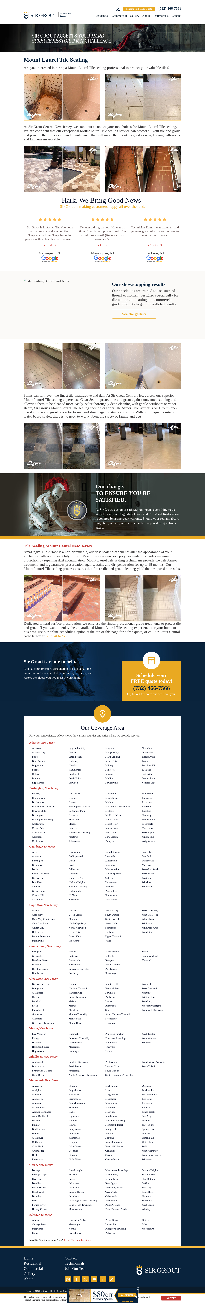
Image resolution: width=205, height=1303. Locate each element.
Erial (71, 865)
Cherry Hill (38, 895)
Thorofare (110, 1023)
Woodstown (148, 1228)
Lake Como (75, 1146)
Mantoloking (111, 1174)
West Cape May (150, 910)
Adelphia (36, 1090)
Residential (102, 15)
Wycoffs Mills (149, 1066)
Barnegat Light (39, 1174)
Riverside (147, 802)
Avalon (35, 910)
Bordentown (38, 802)
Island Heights (76, 1170)
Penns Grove (111, 1220)
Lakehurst (74, 1183)
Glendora (73, 873)
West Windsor (149, 1038)
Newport (109, 960)
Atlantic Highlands (41, 1111)
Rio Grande (74, 940)
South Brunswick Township (119, 1075)
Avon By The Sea (41, 1116)
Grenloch (73, 984)
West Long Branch (151, 1155)
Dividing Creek (40, 968)
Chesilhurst (38, 899)
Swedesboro (111, 1018)
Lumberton (110, 793)
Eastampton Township (80, 806)
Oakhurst (109, 1150)
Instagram (68, 1279)
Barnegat (36, 1170)
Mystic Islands (112, 1178)
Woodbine (147, 932)
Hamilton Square (40, 1046)
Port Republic (149, 765)
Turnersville (148, 860)
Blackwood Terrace (42, 984)
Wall (144, 1146)
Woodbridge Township (153, 1062)
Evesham (73, 815)
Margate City (112, 752)
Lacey (72, 1178)
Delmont (36, 964)
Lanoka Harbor (76, 1191)
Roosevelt (147, 1103)
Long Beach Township (80, 1204)
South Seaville (112, 919)
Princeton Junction (114, 1033)
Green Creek (75, 914)
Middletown (111, 1116)
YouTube (94, 1279)
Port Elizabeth (112, 964)
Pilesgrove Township (115, 1228)
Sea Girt (146, 1120)
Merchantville (112, 869)
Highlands (74, 1116)
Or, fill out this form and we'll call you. (151, 694)
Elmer (35, 1233)
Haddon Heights (77, 882)
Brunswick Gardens (42, 1070)
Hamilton (73, 765)
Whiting (146, 1209)
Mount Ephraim (113, 873)
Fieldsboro (74, 819)
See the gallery (134, 314)
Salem (145, 1224)
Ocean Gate (111, 1191)
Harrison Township (78, 988)
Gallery (134, 15)
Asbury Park (38, 1107)
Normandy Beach (114, 1187)
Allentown (37, 1098)
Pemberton (147, 793)
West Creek (148, 1204)
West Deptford (149, 988)
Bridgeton (37, 951)
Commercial (119, 15)
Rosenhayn (110, 973)
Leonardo (73, 1150)
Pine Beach (111, 1200)
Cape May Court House (44, 919)
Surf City (146, 1187)
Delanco (73, 797)
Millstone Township (115, 1120)
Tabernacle (147, 823)
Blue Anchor (38, 761)
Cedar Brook (38, 890)
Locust (108, 1090)
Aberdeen (37, 1085)
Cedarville (37, 955)
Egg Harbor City (77, 748)
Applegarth (37, 1062)
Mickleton (74, 1010)
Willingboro (148, 836)
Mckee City (111, 761)
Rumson (146, 1107)
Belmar (35, 1124)
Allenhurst (37, 1094)
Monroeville (75, 1018)
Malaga (72, 1001)
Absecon (36, 748)
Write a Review (118, 9)
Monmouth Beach (114, 1124)
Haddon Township (78, 886)
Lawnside (110, 856)
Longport (110, 748)
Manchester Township (116, 1170)
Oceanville (147, 752)
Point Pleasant (112, 1204)
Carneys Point (39, 1224)
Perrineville (148, 1090)
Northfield (147, 748)
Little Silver (75, 1159)
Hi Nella (73, 895)
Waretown (147, 1200)
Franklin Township (78, 1062)
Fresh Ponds (75, 1066)
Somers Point (148, 778)
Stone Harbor (112, 923)
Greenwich (74, 960)
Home (28, 1258)
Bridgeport (37, 988)
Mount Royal (75, 1023)
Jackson (73, 1174)
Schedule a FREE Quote (139, 8)
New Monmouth (113, 1142)
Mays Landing (112, 756)
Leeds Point (75, 778)
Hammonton (75, 769)
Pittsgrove (110, 1233)
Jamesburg (74, 1070)
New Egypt (111, 1183)
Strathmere (110, 927)
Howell (72, 1124)
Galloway (74, 761)
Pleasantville (148, 756)
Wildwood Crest (150, 927)
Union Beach (148, 1142)
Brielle (35, 1133)
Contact (176, 15)
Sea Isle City (111, 910)
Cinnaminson (38, 832)
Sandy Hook (148, 1111)
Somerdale (147, 852)
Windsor (146, 1042)
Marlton (109, 802)
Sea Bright (147, 1116)
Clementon (74, 852)
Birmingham (38, 797)
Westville (146, 992)
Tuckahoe (110, 932)
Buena (35, 769)
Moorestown (111, 819)
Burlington (37, 815)
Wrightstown (148, 841)
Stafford (146, 1183)
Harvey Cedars (39, 1209)
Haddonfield (75, 890)
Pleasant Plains (112, 1066)
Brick (35, 1200)
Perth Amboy (112, 1062)
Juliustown (74, 841)
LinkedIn (103, 1279)
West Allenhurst (150, 1150)
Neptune (109, 1137)
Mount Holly (111, 823)
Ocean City (74, 932)
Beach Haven (39, 1187)
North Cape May (77, 923)
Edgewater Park (77, 810)
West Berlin (148, 873)
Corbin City (38, 927)
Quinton (146, 1220)
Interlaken (74, 1133)
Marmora (73, 919)
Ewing (35, 1038)
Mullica (109, 778)
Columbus (37, 836)
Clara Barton (38, 1075)
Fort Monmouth (77, 1103)
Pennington (74, 1051)
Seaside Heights (150, 1170)
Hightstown (38, 1051)
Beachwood (38, 1191)
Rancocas (147, 797)
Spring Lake (148, 1129)
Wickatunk (147, 1159)
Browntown (38, 1066)
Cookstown (38, 841)
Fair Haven (74, 1094)
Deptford (36, 1001)
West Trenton (148, 1033)
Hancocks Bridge (77, 1220)
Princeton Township (115, 1038)
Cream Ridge (38, 1150)
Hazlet (72, 1111)
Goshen (72, 910)
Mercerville (74, 1046)
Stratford (146, 856)
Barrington (37, 860)
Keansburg (74, 1137)
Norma (72, 1228)
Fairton (72, 951)
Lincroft (73, 1155)
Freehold (73, 1107)
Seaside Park (148, 1174)
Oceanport (147, 1085)
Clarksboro (37, 992)
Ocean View (75, 936)
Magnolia (110, 865)
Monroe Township (78, 1014)
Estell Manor (75, 756)
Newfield (110, 992)
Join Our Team (76, 1268)
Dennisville (38, 940)
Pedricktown (75, 1233)
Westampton (148, 832)
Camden (36, 886)
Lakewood (74, 1187)
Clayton (36, 997)
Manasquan (111, 1103)
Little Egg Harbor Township (83, 1200)
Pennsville (110, 1224)
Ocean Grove (112, 1159)
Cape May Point (40, 923)
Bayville (36, 1183)
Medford (109, 810)
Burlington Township (43, 819)
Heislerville (74, 964)
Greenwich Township (43, 1023)
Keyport (73, 1142)
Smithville (147, 774)
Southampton (148, 819)
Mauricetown (112, 951)
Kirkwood (74, 899)
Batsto (35, 756)
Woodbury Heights (151, 1005)
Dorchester (37, 973)
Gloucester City (77, 878)
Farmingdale (75, 1098)
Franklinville (38, 1010)
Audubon (36, 856)
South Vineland (150, 955)
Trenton (109, 1051)
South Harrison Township (118, 1014)
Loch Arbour (111, 1085)
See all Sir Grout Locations (77, 1240)
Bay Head (37, 1178)
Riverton (146, 806)
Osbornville (111, 1196)
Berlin (35, 869)
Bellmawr (37, 865)
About (146, 15)
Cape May (37, 914)
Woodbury (147, 1001)
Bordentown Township (43, 806)
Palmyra (109, 841)
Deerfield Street (40, 960)
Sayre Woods (112, 1070)
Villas (108, 940)
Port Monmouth (150, 1094)
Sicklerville (111, 899)
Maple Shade (112, 797)
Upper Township (113, 936)
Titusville (110, 1046)
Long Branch (112, 1094)
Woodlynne (148, 886)
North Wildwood (77, 927)
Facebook (76, 1279)
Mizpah (109, 774)
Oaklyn (109, 878)
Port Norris (111, 968)
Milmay (109, 765)
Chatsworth (38, 823)
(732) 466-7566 (169, 8)
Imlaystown (75, 1129)
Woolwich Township (152, 1010)
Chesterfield (38, 828)
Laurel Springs (112, 852)
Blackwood (38, 878)
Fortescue (74, 955)
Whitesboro (148, 919)
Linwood (73, 782)
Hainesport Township (79, 832)
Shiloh (145, 951)
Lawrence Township (79, 968)
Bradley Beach (39, 1129)
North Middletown (114, 1146)
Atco (34, 852)
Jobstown (73, 836)
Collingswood (76, 856)
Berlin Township (40, 873)
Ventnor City (148, 782)
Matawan (110, 1111)
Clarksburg (37, 1137)
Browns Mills (39, 810)
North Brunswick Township (83, 1075)
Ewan (35, 1005)
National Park (112, 988)
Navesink (110, 1133)
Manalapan (110, 1098)
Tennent (146, 1133)
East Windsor (39, 1033)
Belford (36, 1120)
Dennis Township (41, 936)
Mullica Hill (111, 984)
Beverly (36, 793)
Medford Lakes (113, 815)
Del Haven (37, 932)
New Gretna (111, 832)
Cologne (36, 774)
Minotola (109, 769)
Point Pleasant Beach (116, 1209)
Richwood (110, 1005)
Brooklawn (37, 882)
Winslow (146, 882)
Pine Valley (111, 890)
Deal (34, 1155)
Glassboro (37, 1018)
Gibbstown (37, 1014)
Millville (109, 955)
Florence (73, 823)
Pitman (108, 1001)
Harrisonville (75, 992)
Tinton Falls (148, 1137)
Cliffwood (37, 1142)
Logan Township (77, 997)
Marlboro (110, 1107)
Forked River (38, 1204)
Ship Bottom (148, 1178)
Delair (72, 860)
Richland (146, 769)
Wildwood (147, 923)
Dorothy (36, 778)
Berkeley (36, 1196)
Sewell (108, 1010)
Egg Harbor (38, 782)
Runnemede (111, 895)
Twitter (85, 1279)
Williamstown (149, 997)
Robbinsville (111, 1042)
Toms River (148, 1191)
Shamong (146, 815)
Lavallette (74, 1196)
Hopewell (74, 1033)
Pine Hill (109, 886)
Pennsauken (111, 882)
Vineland (146, 960)
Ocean (108, 1155)
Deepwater (37, 1228)
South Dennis (112, 914)
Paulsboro (110, 997)
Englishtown (75, 1090)
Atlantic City (38, 752)
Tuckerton (147, 1196)
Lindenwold (111, 860)
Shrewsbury (148, 1124)
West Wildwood (150, 914)
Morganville (111, 1129)
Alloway (36, 1220)
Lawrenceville (76, 1042)
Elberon (73, 1085)
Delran (72, 802)
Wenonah (146, 984)
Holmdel (73, 1120)
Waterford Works (150, 869)
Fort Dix (73, 828)
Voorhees (146, 865)
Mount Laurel (112, 828)
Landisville (74, 774)
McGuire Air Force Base (117, 806)
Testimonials (161, 15)
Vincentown (148, 828)
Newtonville (111, 782)
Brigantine (37, 765)
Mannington (75, 1224)
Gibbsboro (74, 869)
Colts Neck (37, 1146)
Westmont (147, 878)
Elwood (73, 752)
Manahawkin (75, 1209)
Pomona (146, 761)
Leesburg (73, 973)
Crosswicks (74, 793)
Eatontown (37, 1159)
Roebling (146, 810)
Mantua (72, 1005)
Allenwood (37, 1103)
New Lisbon (111, 836)
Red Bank (147, 1098)
